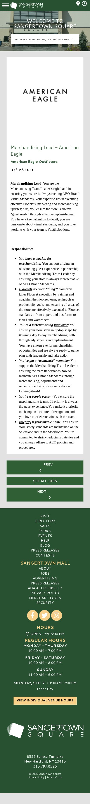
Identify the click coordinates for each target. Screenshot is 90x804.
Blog (45, 545)
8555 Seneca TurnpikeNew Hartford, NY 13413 (45, 759)
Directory (45, 520)
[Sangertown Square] (45, 730)
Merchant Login (45, 597)
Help (45, 540)
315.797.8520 (45, 766)
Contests (45, 555)
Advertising (45, 578)
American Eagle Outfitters (34, 161)
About (45, 568)
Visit (45, 515)
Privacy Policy (45, 592)
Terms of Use (54, 777)
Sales (45, 525)
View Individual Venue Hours (45, 700)
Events (45, 535)
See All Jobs (45, 481)
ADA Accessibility (45, 587)
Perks (45, 530)
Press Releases (45, 550)
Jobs (45, 573)
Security (45, 602)
